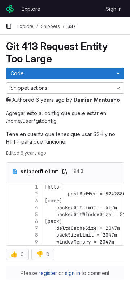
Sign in (114, 9)
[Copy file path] (64, 171)
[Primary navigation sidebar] (8, 26)
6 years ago (50, 100)
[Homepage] (10, 8)
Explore (31, 9)
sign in (72, 273)
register (48, 273)
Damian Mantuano (97, 100)
